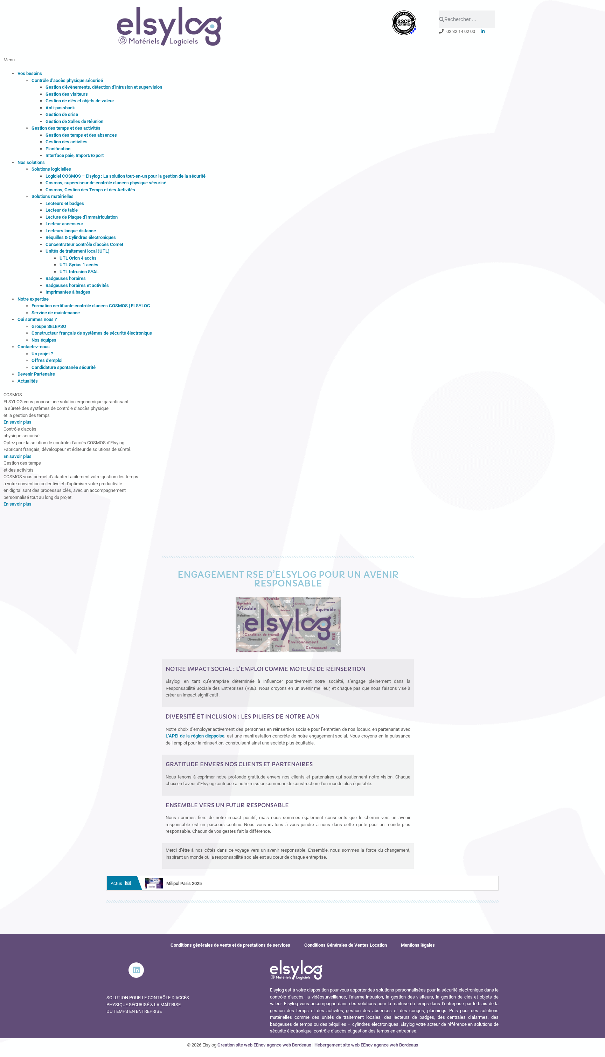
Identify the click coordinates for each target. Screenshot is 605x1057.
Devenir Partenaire (36, 374)
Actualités (28, 381)
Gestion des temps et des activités (66, 128)
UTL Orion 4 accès (78, 258)
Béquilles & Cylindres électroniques (81, 237)
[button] (302, 63)
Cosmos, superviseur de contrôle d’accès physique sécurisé (106, 182)
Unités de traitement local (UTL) (78, 251)
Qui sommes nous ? (37, 319)
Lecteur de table (62, 210)
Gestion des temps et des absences (81, 135)
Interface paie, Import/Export (75, 155)
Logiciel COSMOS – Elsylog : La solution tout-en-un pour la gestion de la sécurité (126, 176)
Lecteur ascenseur (64, 223)
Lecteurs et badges (65, 203)
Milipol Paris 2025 (184, 883)
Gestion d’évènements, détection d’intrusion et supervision (104, 87)
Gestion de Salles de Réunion (74, 121)
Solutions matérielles (53, 196)
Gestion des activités (67, 141)
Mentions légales (418, 945)
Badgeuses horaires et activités (77, 285)
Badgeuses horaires (66, 278)
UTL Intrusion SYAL (79, 271)
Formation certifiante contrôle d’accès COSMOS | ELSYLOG (91, 305)
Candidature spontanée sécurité (64, 367)
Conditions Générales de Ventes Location (345, 945)
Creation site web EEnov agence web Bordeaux (264, 1045)
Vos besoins (30, 73)
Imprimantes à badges (68, 292)
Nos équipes (44, 340)
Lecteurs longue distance (71, 230)
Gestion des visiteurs (67, 94)
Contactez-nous (34, 346)
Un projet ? (42, 353)
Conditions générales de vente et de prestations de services (230, 945)
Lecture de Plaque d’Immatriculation (82, 217)
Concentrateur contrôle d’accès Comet (84, 244)
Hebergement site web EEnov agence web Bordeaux (366, 1045)
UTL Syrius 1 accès (79, 264)
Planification (58, 148)
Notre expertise (33, 299)
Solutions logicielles (51, 169)
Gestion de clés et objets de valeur (80, 100)
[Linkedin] (136, 970)
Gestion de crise (62, 114)
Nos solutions (31, 162)
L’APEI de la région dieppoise (195, 736)
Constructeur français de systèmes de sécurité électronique (92, 333)
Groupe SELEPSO (49, 326)
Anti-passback (60, 107)
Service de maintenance (56, 312)
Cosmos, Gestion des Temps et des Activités (90, 189)
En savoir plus (18, 422)
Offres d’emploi (47, 360)
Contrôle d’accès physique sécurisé (67, 80)
